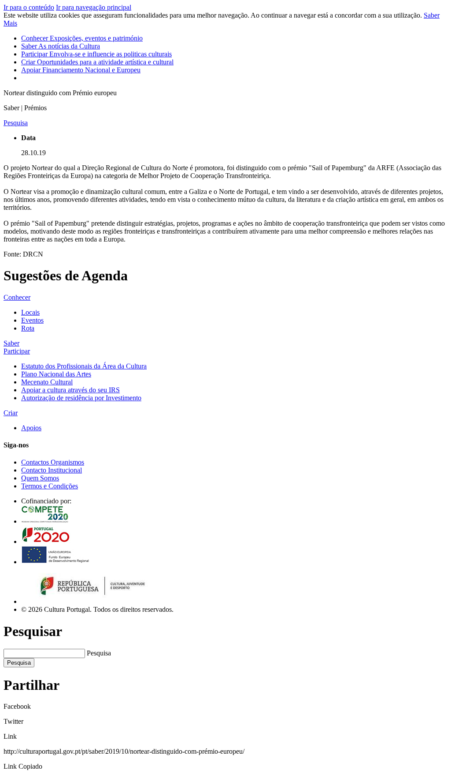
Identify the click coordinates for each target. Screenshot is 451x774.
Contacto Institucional (51, 470)
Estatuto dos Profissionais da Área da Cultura (84, 366)
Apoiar (80, 70)
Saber (60, 46)
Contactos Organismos (52, 462)
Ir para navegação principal (93, 7)
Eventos (32, 320)
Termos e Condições (49, 486)
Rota (27, 328)
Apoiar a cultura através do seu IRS (70, 390)
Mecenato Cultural (47, 382)
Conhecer (82, 38)
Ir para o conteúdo (29, 7)
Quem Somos (40, 478)
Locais (30, 312)
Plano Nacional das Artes (56, 374)
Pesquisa (99, 653)
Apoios (31, 428)
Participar (96, 54)
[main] (225, 186)
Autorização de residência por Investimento (81, 398)
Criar (97, 62)
